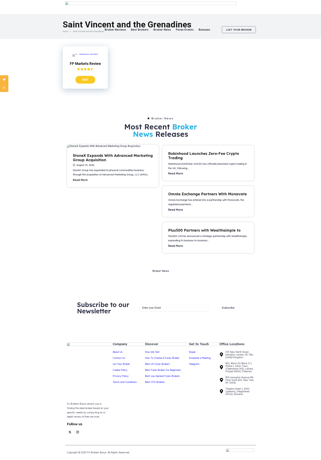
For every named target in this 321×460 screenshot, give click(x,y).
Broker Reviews (115, 29)
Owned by (218, 452)
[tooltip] (4, 79)
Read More (80, 180)
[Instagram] (78, 432)
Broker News (162, 29)
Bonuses (204, 29)
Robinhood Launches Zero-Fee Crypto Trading (203, 155)
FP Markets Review (85, 64)
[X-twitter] (70, 432)
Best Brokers (139, 29)
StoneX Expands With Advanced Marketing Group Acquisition (113, 157)
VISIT (85, 79)
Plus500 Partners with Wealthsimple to (204, 230)
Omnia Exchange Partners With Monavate (207, 194)
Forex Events (185, 29)
